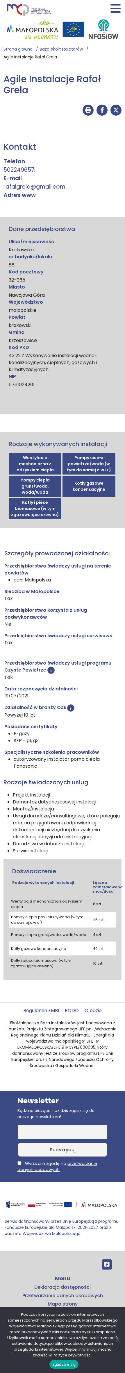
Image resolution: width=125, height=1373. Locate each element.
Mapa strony (63, 1304)
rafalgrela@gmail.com (34, 187)
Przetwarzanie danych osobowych (62, 1295)
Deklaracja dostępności (62, 1287)
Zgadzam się (64, 1364)
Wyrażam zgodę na (57, 1166)
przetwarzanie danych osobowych (57, 1166)
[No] (118, 1340)
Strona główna (19, 49)
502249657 (18, 170)
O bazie (93, 1010)
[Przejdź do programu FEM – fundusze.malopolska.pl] (62, 1206)
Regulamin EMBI (41, 1010)
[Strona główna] (28, 9)
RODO (72, 1010)
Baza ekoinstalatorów (63, 49)
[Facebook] (107, 1264)
